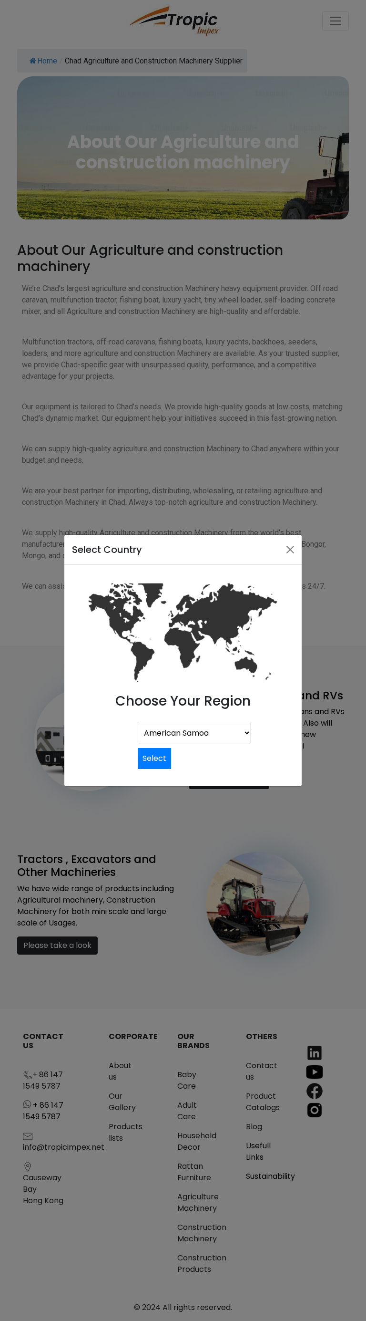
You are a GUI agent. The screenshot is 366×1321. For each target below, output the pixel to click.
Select (154, 758)
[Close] (290, 549)
